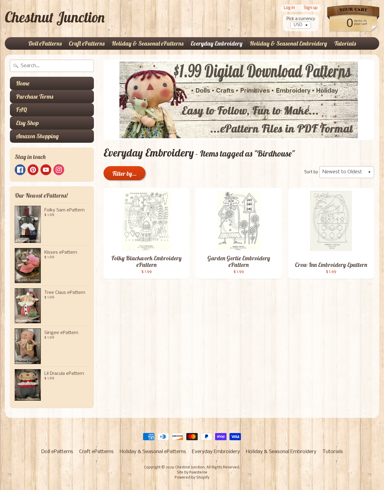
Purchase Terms (34, 96)
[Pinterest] (33, 169)
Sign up (311, 8)
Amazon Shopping (37, 136)
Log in (289, 8)
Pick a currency (300, 19)
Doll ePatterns (45, 43)
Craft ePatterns (86, 43)
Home (22, 83)
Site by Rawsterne (192, 472)
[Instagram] (58, 169)
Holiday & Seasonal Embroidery (288, 43)
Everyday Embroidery (216, 43)
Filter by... (124, 173)
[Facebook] (20, 169)
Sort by (311, 172)
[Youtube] (45, 169)
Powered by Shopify (192, 478)
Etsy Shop (27, 123)
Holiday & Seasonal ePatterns (147, 43)
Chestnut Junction (55, 17)
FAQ (21, 109)
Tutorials (345, 43)
